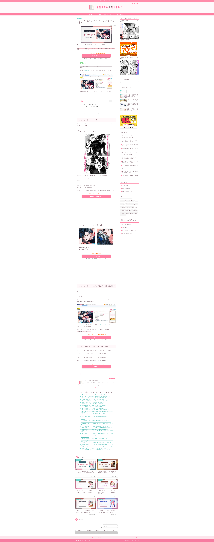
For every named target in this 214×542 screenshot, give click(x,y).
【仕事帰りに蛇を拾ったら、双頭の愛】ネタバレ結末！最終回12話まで (130, 158)
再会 (136, 207)
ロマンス (128, 207)
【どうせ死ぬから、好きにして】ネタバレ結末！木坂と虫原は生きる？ (130, 162)
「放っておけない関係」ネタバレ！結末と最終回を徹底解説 (94, 416)
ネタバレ (123, 203)
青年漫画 (136, 213)
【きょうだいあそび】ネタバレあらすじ (91, 106)
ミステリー (136, 204)
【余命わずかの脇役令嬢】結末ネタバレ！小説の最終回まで (94, 438)
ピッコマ (137, 203)
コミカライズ (123, 201)
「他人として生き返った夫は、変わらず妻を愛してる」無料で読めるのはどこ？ (130, 176)
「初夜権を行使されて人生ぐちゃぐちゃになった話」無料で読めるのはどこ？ (130, 136)
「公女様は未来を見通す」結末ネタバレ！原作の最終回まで (94, 405)
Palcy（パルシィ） (124, 200)
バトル (126, 203)
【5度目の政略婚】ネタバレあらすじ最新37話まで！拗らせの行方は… (96, 449)
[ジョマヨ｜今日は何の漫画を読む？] (107, 10)
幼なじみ (131, 210)
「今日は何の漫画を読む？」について (129, 224)
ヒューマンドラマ (131, 203)
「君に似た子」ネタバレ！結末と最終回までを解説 (92, 403)
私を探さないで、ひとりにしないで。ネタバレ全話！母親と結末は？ (130, 153)
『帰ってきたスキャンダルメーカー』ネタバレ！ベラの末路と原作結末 (130, 141)
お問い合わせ (124, 227)
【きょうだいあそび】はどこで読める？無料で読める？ (94, 110)
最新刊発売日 (135, 210)
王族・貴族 (123, 213)
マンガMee (131, 204)
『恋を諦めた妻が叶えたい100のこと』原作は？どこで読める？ (130, 149)
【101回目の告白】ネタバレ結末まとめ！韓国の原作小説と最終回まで (96, 442)
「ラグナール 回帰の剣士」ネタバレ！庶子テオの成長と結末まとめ (95, 400)
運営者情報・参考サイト (126, 236)
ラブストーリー (123, 207)
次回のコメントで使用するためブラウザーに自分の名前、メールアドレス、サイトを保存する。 (96, 530)
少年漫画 (127, 210)
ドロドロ (137, 201)
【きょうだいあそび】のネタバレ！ (90, 104)
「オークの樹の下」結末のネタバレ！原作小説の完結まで (93, 397)
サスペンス (128, 201)
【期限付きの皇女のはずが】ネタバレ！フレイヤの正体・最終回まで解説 (96, 446)
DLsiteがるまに (87, 70)
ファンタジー (123, 204)
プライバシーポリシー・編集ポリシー (129, 230)
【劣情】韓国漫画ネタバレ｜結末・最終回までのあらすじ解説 (94, 426)
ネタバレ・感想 (98, 14)
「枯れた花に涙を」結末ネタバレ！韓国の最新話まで (92, 408)
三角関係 (133, 207)
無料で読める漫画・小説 (109, 14)
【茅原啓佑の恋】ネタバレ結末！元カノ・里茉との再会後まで (94, 429)
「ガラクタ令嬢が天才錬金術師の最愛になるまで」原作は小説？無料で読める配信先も (130, 167)
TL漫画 (129, 200)
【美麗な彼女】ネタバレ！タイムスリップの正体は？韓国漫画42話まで (96, 427)
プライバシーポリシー (88, 540)
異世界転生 (127, 213)
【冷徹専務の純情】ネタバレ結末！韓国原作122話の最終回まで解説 (130, 172)
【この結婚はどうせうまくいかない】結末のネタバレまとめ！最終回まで (96, 420)
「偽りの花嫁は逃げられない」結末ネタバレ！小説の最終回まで (95, 409)
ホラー (128, 204)
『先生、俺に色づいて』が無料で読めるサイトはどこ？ (130, 145)
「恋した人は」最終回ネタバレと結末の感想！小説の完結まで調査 (95, 394)
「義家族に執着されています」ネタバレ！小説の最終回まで (94, 399)
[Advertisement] (96, 211)
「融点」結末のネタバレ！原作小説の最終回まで (91, 406)
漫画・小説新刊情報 (121, 14)
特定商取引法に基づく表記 (127, 233)
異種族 (132, 213)
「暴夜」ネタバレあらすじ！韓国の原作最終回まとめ (92, 402)
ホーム (90, 14)
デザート (133, 201)
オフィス (133, 200)
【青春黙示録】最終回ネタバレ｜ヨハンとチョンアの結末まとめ (95, 448)
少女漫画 (123, 210)
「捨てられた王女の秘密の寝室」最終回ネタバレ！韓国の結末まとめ (95, 396)
